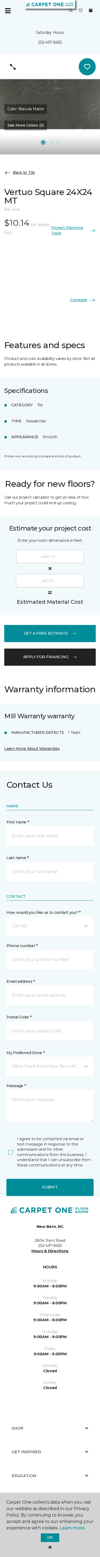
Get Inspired (26, 1451)
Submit (50, 1187)
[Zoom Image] (12, 66)
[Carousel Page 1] (43, 142)
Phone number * (22, 946)
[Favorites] (80, 11)
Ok (50, 1537)
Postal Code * (18, 1017)
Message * (16, 1086)
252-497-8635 (50, 42)
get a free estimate (46, 633)
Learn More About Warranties (31, 748)
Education (24, 1475)
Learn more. (72, 1527)
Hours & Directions (50, 1251)
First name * (17, 822)
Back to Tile (24, 172)
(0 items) (91, 10)
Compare (78, 299)
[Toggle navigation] (7, 10)
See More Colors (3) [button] (25, 125)
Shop (17, 1428)
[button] (71, 11)
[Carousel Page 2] (51, 142)
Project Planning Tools (67, 230)
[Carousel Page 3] (58, 142)
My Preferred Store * (25, 1053)
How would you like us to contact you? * (43, 912)
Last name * (17, 858)
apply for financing (46, 656)
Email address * (20, 981)
